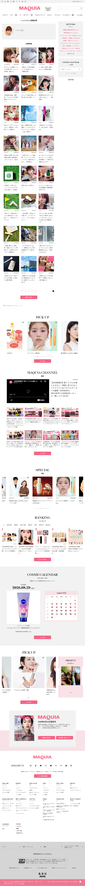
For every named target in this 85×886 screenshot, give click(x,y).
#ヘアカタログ (75, 45)
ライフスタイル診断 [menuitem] (33, 808)
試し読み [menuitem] (18, 824)
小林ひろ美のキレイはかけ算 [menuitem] (49, 807)
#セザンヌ (79, 51)
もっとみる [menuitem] (79, 15)
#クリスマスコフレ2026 (65, 35)
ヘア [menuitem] (20, 15)
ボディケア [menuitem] (25, 15)
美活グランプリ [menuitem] (73, 787)
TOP (4, 305)
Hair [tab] (36, 525)
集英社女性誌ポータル (78, 1)
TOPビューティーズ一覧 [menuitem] (7, 803)
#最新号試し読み (71, 53)
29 (75, 614)
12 (61, 607)
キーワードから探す (70, 73)
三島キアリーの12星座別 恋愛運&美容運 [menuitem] (62, 806)
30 (47, 617)
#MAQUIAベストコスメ (71, 33)
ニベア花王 (26, 625)
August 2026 (61, 593)
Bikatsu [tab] (30, 525)
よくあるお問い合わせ (42, 867)
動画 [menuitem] (17, 828)
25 (57, 614)
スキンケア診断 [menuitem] (5, 792)
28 (71, 614)
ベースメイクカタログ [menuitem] (21, 792)
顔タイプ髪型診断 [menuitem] (74, 805)
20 (66, 611)
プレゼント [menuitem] (49, 15)
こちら (56, 863)
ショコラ (17, 30)
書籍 (45, 846)
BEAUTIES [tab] (48, 525)
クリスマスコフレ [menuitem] (33, 787)
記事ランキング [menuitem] (5, 808)
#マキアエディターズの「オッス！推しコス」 (71, 43)
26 (61, 614)
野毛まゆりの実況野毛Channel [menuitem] (48, 814)
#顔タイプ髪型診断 (67, 45)
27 (66, 614)
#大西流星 (70, 38)
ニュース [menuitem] (4, 787)
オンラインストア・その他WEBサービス (72, 846)
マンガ (3, 846)
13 (66, 607)
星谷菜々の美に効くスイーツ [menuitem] (49, 817)
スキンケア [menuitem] (5, 15)
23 (47, 614)
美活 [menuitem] (32, 15)
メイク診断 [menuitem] (18, 794)
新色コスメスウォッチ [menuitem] (34, 792)
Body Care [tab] (23, 525)
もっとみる (42, 361)
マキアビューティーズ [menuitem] (40, 15)
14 (70, 607)
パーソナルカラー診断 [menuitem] (75, 803)
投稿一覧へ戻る (28, 297)
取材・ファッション (28, 846)
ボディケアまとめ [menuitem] (60, 790)
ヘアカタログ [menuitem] (46, 790)
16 (47, 611)
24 (52, 614)
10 (52, 607)
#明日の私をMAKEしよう (70, 30)
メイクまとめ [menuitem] (19, 790)
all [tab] (3, 525)
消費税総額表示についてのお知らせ (42, 853)
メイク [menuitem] (11, 15)
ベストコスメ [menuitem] (57, 15)
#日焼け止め (64, 48)
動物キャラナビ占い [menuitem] (60, 809)
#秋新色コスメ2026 (76, 35)
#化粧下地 (77, 48)
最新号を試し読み (47, 737)
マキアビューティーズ (12, 305)
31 (52, 617)
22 (75, 611)
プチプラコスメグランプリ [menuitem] (22, 808)
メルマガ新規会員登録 (42, 776)
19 (61, 611)
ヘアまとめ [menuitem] (45, 792)
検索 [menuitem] (3, 828)
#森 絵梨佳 (64, 38)
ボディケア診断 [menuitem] (59, 792)
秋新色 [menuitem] (30, 790)
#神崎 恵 (65, 40)
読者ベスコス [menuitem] (19, 805)
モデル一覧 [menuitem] (19, 830)
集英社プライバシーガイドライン (59, 867)
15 (75, 607)
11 (56, 607)
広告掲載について (28, 867)
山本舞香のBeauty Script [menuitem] (48, 819)
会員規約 (74, 867)
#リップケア (71, 48)
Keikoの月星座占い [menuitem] (60, 803)
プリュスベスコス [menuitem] (20, 813)
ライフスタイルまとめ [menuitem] (34, 805)
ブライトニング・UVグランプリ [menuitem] (22, 811)
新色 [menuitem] (16, 15)
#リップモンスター (71, 51)
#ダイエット (63, 51)
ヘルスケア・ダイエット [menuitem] (75, 790)
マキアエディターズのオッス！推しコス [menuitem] (49, 804)
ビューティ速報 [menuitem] (32, 794)
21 (70, 611)
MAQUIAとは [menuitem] (19, 833)
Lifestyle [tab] (41, 525)
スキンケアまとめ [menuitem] (6, 790)
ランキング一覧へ (42, 559)
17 (52, 611)
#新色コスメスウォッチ (73, 40)
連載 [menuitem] (73, 15)
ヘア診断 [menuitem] (45, 794)
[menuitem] (8, 784)
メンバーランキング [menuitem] (6, 810)
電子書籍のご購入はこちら (65, 737)
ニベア (19, 625)
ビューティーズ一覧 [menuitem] (6, 805)
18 (57, 611)
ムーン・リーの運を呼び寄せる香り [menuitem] (62, 812)
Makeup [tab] (16, 525)
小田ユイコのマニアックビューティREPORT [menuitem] (49, 811)
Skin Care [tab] (9, 525)
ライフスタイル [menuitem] (66, 15)
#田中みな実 (76, 38)
